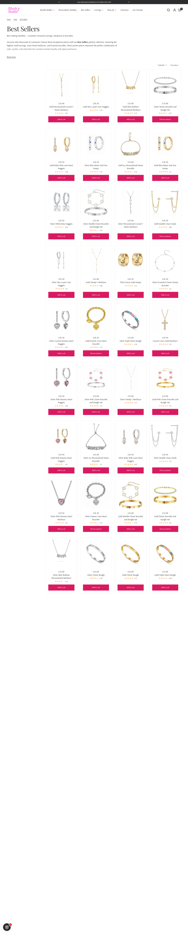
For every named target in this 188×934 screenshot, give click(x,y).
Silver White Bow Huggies (61, 223)
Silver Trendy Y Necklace (130, 399)
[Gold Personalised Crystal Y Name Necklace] (61, 85)
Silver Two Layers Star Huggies (61, 284)
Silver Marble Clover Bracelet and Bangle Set (96, 225)
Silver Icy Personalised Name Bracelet (96, 459)
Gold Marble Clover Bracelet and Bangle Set (130, 518)
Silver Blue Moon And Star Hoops (96, 167)
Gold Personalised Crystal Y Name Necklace (61, 108)
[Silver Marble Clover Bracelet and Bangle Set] (96, 202)
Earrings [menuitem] (97, 10)
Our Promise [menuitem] (138, 10)
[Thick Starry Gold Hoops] (130, 261)
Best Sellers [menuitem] (85, 10)
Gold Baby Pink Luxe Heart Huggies (61, 167)
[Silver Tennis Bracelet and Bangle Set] (165, 85)
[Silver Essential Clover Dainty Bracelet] (165, 261)
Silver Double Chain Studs (165, 457)
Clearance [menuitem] (124, 10)
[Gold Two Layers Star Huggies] (96, 85)
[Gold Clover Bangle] (130, 553)
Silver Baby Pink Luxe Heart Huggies (130, 459)
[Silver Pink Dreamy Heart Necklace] (61, 495)
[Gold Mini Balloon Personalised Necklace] (130, 85)
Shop (15, 19)
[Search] (168, 10)
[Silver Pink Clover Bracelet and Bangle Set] (96, 377)
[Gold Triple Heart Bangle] (165, 553)
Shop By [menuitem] (110, 10)
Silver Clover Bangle (96, 575)
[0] (178, 10)
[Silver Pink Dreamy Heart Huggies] (61, 377)
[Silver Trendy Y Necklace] (130, 377)
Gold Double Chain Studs (165, 223)
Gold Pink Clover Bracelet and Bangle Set (165, 401)
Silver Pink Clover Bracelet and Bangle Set (96, 401)
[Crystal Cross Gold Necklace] (165, 319)
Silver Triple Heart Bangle (130, 340)
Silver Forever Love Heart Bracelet (96, 518)
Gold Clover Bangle (130, 575)
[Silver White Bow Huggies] (61, 202)
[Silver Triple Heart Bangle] (130, 319)
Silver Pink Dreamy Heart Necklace (61, 518)
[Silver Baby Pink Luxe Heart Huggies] (130, 436)
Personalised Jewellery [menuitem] (67, 10)
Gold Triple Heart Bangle (165, 575)
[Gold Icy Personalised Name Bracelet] (130, 143)
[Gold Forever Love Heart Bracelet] (96, 319)
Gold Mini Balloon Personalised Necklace (130, 108)
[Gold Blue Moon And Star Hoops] (165, 143)
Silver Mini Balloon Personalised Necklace (61, 576)
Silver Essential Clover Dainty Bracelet (165, 284)
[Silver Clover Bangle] (96, 553)
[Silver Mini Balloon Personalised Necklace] (61, 553)
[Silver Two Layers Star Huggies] (61, 261)
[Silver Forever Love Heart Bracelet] (96, 495)
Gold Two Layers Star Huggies (96, 106)
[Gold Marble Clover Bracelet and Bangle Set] (130, 495)
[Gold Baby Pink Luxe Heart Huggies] (61, 143)
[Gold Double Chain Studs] (165, 202)
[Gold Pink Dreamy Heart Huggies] (61, 436)
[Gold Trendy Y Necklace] (96, 261)
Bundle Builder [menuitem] (46, 10)
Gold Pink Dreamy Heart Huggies (61, 459)
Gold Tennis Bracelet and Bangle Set (165, 518)
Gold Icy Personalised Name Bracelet (130, 167)
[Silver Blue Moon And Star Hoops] (96, 143)
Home (9, 19)
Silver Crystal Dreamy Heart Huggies (61, 342)
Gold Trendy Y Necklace (96, 282)
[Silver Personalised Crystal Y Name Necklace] (130, 202)
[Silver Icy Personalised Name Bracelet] (96, 436)
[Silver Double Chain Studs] (165, 436)
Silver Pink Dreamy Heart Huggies (61, 401)
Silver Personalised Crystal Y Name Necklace (130, 225)
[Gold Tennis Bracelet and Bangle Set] (165, 495)
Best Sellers (23, 19)
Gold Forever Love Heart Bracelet (96, 342)
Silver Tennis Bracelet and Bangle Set (165, 108)
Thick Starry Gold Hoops (130, 282)
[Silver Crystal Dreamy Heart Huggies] (61, 319)
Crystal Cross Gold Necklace (165, 340)
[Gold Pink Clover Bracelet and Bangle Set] (165, 377)
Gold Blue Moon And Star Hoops (165, 167)
